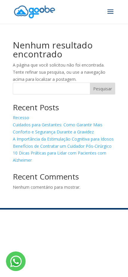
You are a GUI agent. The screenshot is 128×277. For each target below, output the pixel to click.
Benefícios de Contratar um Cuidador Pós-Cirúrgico (62, 146)
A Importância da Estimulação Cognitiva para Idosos (63, 139)
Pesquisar (102, 89)
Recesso (21, 117)
